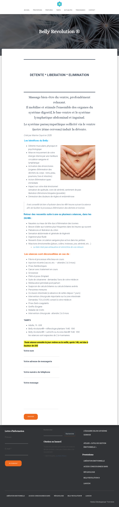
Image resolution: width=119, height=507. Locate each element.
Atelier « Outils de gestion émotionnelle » (95, 445)
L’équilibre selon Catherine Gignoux (95, 433)
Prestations (37, 10)
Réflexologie (89, 472)
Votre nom (29, 351)
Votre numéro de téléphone (37, 372)
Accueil (27, 10)
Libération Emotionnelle (94, 461)
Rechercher (70, 434)
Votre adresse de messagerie (38, 361)
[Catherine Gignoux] (59, 4)
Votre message (31, 382)
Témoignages (80, 10)
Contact (92, 10)
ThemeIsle (110, 502)
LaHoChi (87, 483)
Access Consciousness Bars (96, 466)
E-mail (8, 449)
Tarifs (58, 10)
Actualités (68, 10)
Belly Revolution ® (92, 478)
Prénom (8, 437)
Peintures (49, 10)
